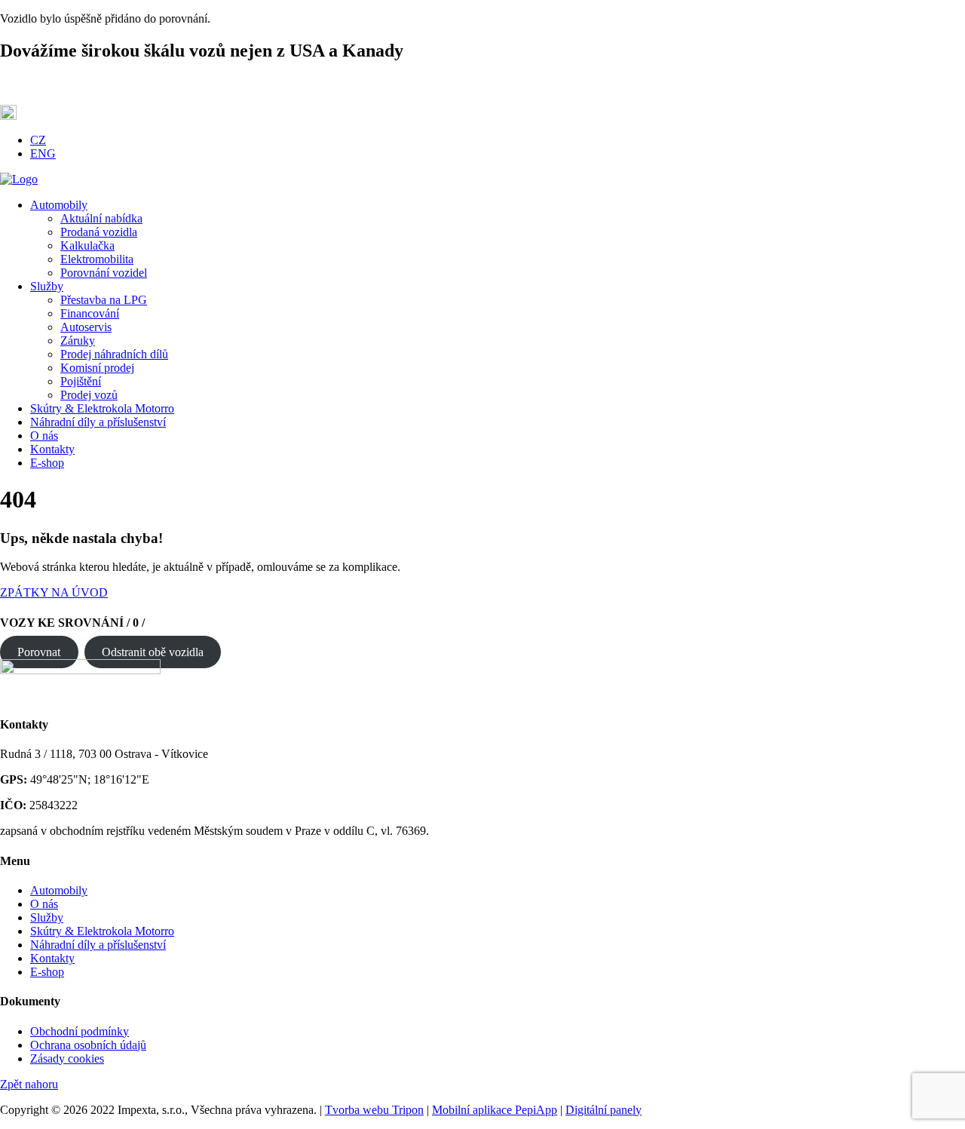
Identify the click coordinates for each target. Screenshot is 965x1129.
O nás (44, 903)
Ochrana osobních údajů (88, 1044)
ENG (43, 153)
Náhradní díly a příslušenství (98, 944)
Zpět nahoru (29, 1084)
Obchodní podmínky (79, 1031)
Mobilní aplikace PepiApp (494, 1109)
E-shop (47, 971)
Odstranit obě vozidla (153, 652)
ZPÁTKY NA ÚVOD (54, 592)
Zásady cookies (67, 1058)
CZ (38, 139)
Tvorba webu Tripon (374, 1109)
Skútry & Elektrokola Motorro (102, 931)
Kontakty (52, 958)
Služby (46, 917)
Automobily (58, 890)
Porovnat (38, 652)
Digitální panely (603, 1109)
